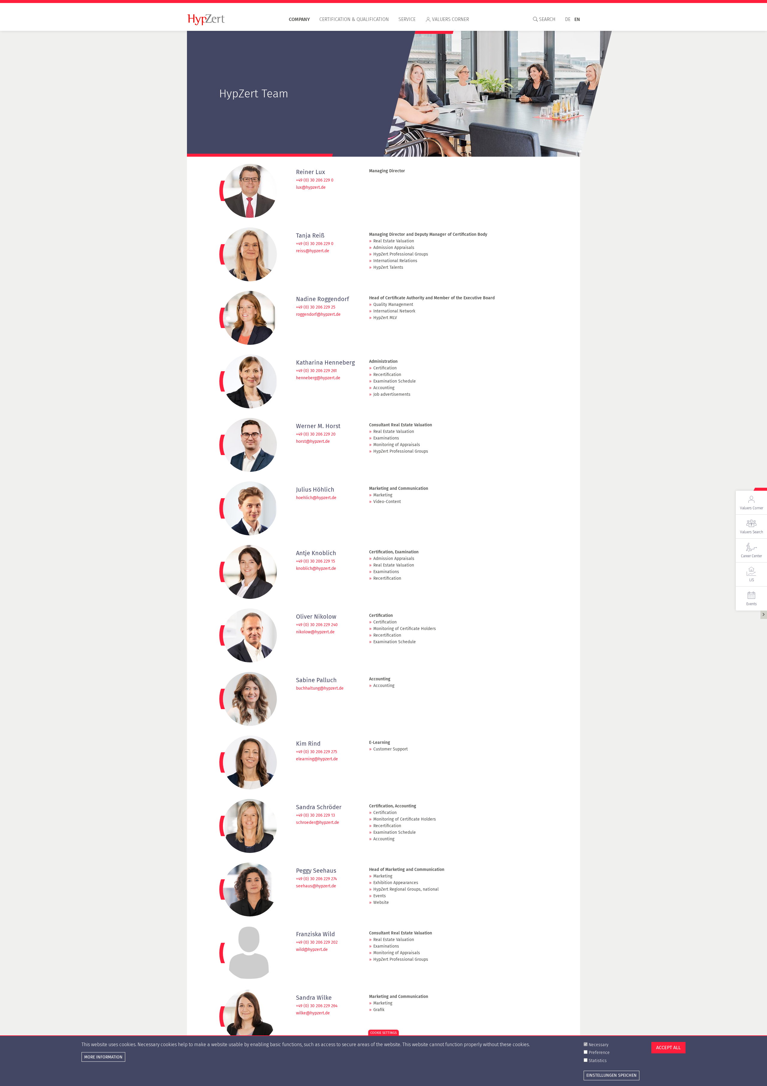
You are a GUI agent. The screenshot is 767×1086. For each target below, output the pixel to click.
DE (567, 19)
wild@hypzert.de (312, 949)
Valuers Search (751, 532)
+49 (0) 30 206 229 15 (315, 561)
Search (546, 19)
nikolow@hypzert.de (315, 632)
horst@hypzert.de (313, 441)
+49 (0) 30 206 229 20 (316, 434)
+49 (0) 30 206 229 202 (317, 942)
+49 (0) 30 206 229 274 (316, 879)
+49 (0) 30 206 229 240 (317, 625)
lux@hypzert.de (311, 187)
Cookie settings (383, 1033)
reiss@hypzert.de (312, 251)
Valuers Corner (450, 19)
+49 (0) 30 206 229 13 (315, 815)
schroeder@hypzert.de (317, 822)
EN (577, 19)
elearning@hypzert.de (317, 759)
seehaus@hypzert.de (316, 886)
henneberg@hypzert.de (318, 378)
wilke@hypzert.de (313, 1013)
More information (103, 1056)
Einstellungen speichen (611, 1075)
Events (751, 604)
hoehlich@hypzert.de (316, 498)
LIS (751, 580)
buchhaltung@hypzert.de (320, 688)
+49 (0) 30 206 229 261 (316, 370)
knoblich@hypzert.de (316, 568)
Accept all (668, 1047)
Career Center (751, 556)
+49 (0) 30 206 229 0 (314, 180)
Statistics (598, 1060)
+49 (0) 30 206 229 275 (316, 752)
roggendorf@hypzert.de (318, 314)
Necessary (599, 1044)
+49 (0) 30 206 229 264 (316, 1006)
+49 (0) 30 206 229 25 (315, 307)
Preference (599, 1052)
